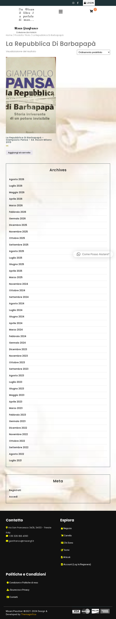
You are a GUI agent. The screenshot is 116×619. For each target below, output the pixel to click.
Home (9, 35)
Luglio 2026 (15, 185)
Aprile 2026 (15, 198)
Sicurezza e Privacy (19, 589)
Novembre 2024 (18, 284)
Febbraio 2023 (17, 414)
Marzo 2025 (16, 277)
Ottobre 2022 (17, 440)
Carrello (67, 535)
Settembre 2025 (18, 244)
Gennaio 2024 (17, 342)
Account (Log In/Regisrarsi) (77, 564)
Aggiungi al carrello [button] (19, 152)
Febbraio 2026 (17, 212)
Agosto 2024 (16, 303)
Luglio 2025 (15, 257)
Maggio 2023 (16, 395)
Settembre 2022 (18, 447)
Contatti (13, 597)
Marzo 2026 (16, 205)
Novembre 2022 (18, 434)
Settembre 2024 (19, 297)
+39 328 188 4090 (18, 536)
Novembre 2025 (18, 231)
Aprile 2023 (15, 401)
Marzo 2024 (16, 329)
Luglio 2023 (15, 382)
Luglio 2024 (16, 310)
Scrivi (66, 550)
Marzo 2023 (16, 408)
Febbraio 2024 (17, 336)
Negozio (67, 528)
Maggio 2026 (16, 192)
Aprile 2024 (16, 323)
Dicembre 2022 (18, 427)
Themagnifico (28, 614)
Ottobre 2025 (17, 238)
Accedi (13, 496)
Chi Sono (68, 542)
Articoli (66, 557)
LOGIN (90, 3)
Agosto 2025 (16, 251)
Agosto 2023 (16, 375)
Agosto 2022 (16, 454)
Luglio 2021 (15, 460)
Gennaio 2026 (17, 218)
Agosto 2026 (16, 179)
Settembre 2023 (18, 368)
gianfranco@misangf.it (21, 540)
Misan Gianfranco (26, 28)
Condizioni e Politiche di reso (23, 582)
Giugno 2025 (16, 264)
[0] (91, 11)
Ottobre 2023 (17, 362)
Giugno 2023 (16, 388)
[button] (93, 254)
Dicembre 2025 (18, 225)
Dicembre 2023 (18, 349)
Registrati (15, 490)
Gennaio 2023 (17, 421)
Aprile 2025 (15, 270)
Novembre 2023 (18, 355)
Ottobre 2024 (17, 290)
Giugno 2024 (16, 316)
